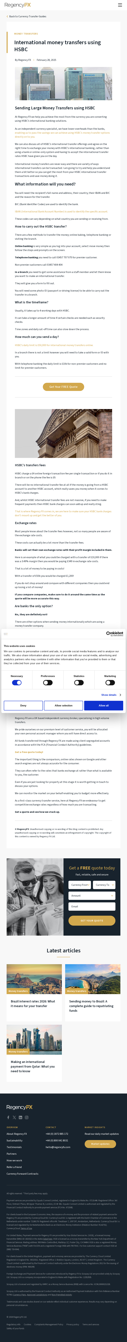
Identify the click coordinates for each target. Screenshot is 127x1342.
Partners (12, 1154)
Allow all (104, 705)
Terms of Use (26, 1228)
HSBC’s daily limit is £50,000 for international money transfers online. (54, 345)
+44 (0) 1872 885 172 (57, 1134)
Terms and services (90, 1324)
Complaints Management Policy (48, 1324)
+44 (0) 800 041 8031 (57, 1140)
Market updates (100, 1144)
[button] (120, 5)
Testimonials (14, 1147)
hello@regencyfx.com (58, 1147)
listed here (47, 1238)
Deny (23, 705)
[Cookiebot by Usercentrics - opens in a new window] (108, 633)
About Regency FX (17, 1134)
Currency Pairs (19, 1294)
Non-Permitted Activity (62, 1294)
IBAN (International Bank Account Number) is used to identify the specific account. (61, 211)
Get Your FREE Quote (63, 387)
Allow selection (63, 705)
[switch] (48, 682)
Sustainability (14, 1140)
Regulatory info (14, 1324)
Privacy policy (72, 1324)
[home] (18, 5)
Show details (108, 694)
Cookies (27, 1324)
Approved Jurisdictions (37, 1294)
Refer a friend (14, 1167)
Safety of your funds (15, 1328)
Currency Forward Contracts (22, 1174)
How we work (14, 1160)
